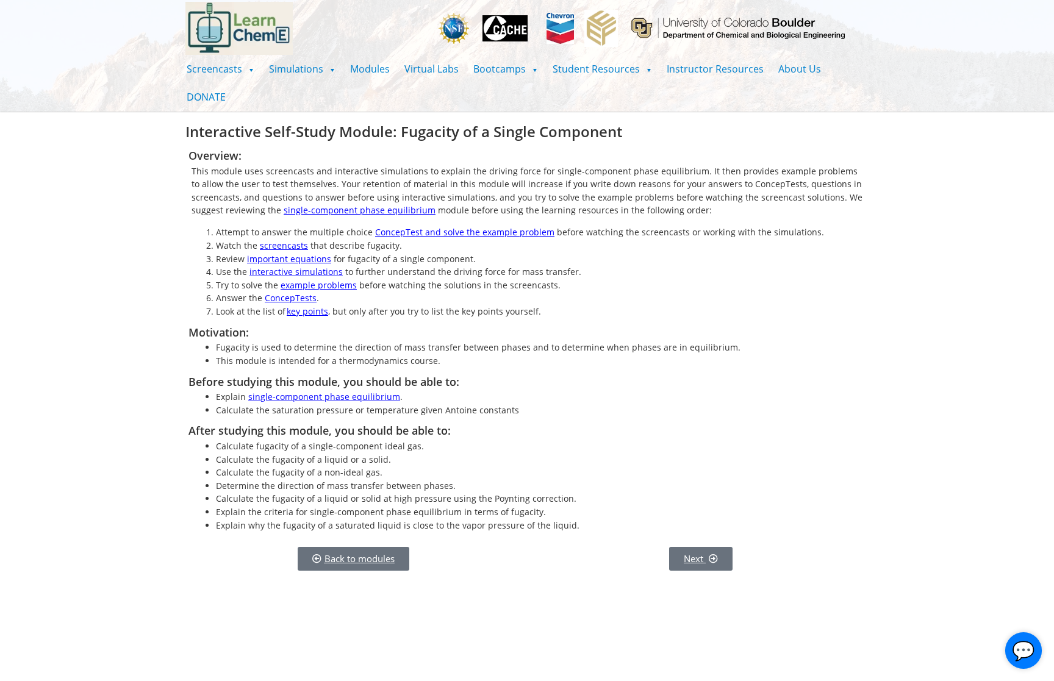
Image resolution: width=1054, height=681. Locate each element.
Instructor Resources (715, 69)
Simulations (302, 69)
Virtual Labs (431, 69)
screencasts (284, 245)
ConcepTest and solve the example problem (464, 232)
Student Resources (602, 69)
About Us (799, 69)
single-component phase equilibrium (360, 210)
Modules (370, 69)
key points (307, 311)
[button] (220, 69)
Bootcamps (505, 69)
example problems (319, 285)
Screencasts (220, 69)
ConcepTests (291, 298)
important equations (289, 259)
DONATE (206, 97)
